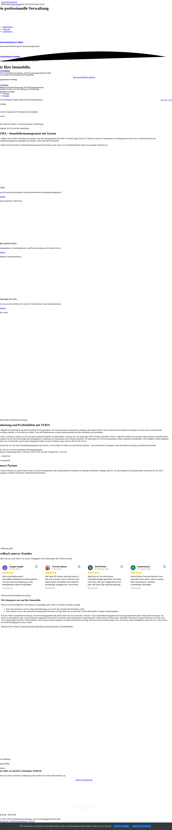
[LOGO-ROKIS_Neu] (84, 544)
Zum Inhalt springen (9, 2)
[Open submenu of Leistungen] (12, 32)
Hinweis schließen (121, 826)
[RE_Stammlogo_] (84, 521)
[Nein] (169, 826)
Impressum (4, 821)
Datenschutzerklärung (19, 821)
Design (32, 821)
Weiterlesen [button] (7, 588)
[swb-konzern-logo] (84, 498)
